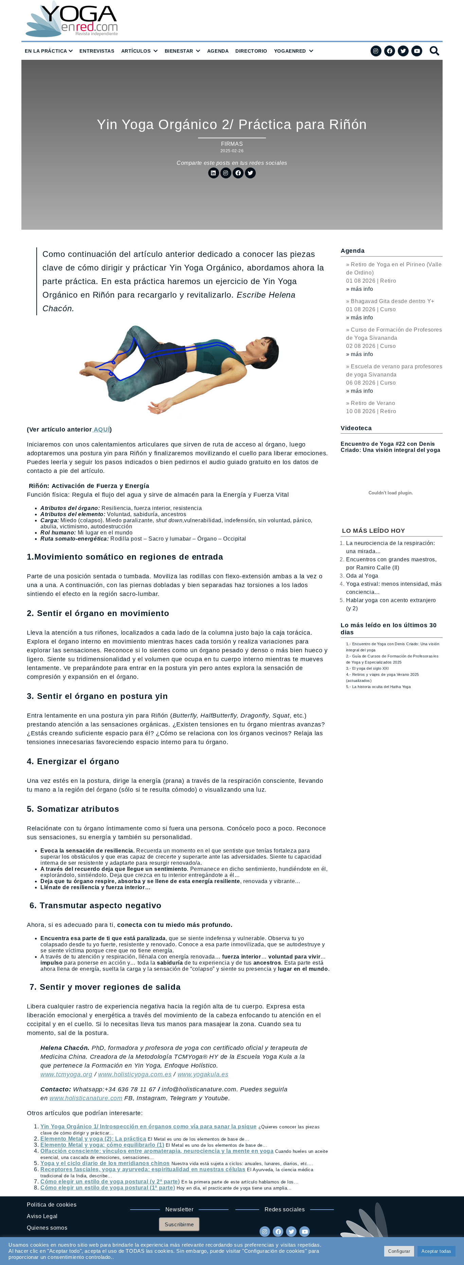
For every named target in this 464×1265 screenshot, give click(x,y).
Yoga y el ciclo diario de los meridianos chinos (105, 1163)
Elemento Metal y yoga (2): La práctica (93, 1139)
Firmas (232, 144)
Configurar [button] (399, 1251)
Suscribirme (179, 1224)
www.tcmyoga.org (66, 1074)
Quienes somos (47, 1228)
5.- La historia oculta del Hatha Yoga (378, 687)
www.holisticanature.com (86, 1098)
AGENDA (218, 51)
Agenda (352, 250)
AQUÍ (101, 429)
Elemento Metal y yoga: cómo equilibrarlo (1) (102, 1145)
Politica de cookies (51, 1205)
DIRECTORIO (251, 51)
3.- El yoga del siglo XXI (367, 668)
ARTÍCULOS (136, 51)
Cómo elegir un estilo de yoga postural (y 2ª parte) (110, 1181)
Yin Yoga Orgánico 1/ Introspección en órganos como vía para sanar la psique (148, 1126)
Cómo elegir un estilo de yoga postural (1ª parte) (107, 1188)
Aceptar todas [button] (436, 1251)
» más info (359, 289)
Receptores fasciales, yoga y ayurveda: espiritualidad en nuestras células (143, 1169)
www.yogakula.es (203, 1074)
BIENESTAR (179, 51)
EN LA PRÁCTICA (46, 51)
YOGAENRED (290, 51)
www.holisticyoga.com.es (135, 1074)
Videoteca (356, 428)
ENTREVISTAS (96, 51)
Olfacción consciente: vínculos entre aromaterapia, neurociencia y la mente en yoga (156, 1151)
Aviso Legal (42, 1216)
